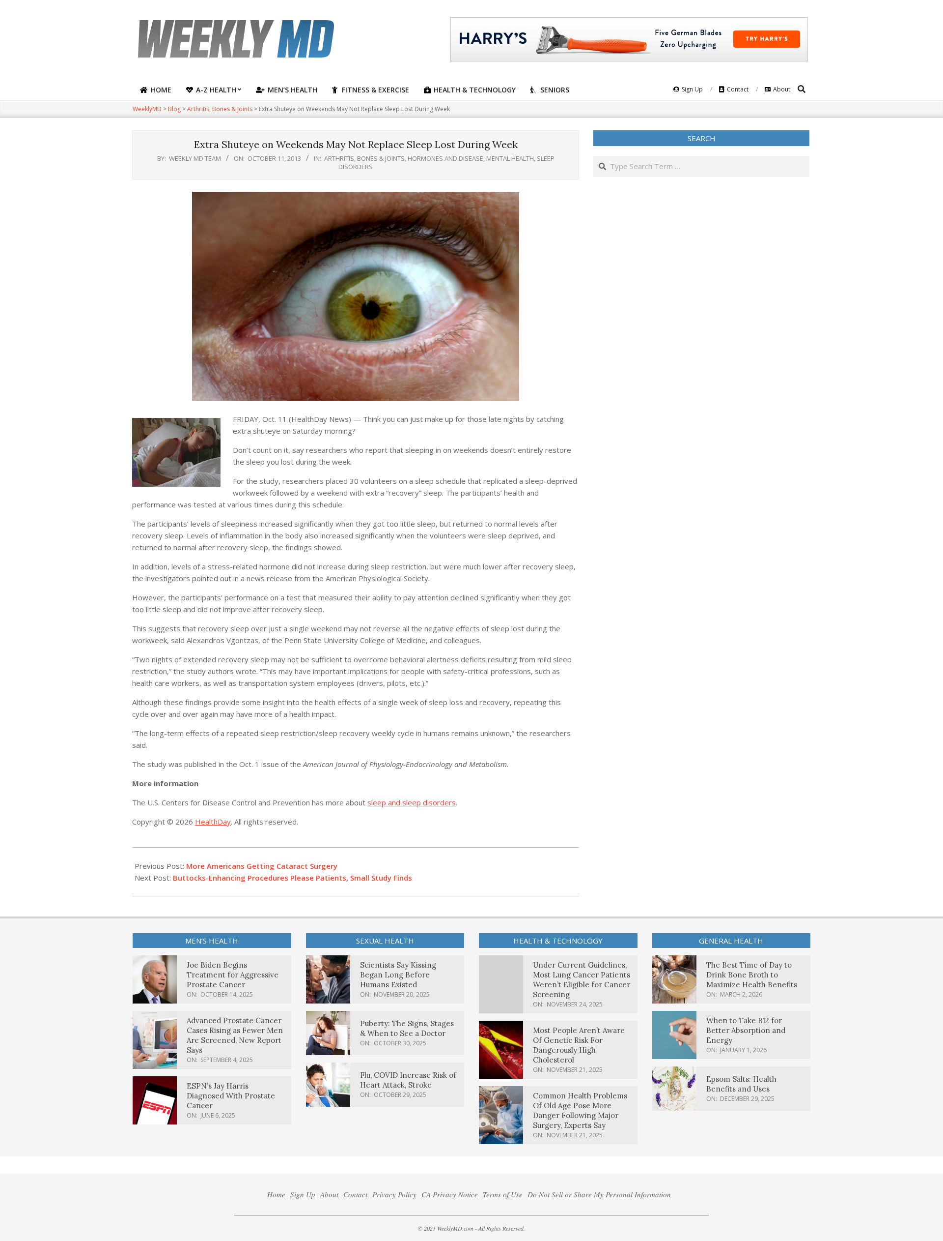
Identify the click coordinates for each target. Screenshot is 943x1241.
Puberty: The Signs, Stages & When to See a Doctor (407, 1028)
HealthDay (213, 822)
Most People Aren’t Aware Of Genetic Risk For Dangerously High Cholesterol (579, 1045)
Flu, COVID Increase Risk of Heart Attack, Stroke (408, 1080)
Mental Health (510, 158)
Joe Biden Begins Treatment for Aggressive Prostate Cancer (232, 974)
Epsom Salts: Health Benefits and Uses (741, 1083)
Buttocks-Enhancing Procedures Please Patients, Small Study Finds (292, 878)
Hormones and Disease (445, 158)
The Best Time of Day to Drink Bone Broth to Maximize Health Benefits (751, 974)
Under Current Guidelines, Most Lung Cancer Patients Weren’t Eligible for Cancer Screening (581, 979)
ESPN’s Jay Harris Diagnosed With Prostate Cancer (231, 1095)
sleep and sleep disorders (411, 802)
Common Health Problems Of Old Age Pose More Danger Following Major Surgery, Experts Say (580, 1110)
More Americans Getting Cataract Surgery (261, 866)
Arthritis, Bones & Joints (364, 158)
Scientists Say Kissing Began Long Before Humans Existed (398, 974)
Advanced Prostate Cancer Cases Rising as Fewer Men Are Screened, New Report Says (235, 1035)
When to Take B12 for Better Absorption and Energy (745, 1030)
